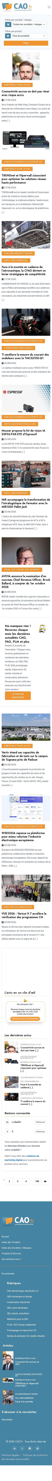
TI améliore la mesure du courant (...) (33, 1103)
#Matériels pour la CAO (17, 85)
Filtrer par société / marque (18, 20)
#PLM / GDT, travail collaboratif (22, 570)
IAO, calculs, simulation (18, 1313)
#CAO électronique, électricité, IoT (23, 162)
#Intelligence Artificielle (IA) (20, 424)
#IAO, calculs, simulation (18, 907)
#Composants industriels (18, 348)
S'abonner (40, 1122)
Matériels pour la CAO (31, 1044)
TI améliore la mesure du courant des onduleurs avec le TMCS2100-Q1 (25, 356)
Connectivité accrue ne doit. (27, 1363)
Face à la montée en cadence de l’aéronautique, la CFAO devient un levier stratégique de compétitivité (24, 270)
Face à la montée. (24, 1401)
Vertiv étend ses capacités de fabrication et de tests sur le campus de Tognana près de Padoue (25, 756)
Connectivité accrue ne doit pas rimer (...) (32, 1049)
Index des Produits (11, 1242)
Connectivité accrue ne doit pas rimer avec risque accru (25, 93)
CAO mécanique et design (32, 1077)
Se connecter (8, 1273)
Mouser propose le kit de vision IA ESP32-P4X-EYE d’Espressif (23, 432)
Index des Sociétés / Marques (16, 1247)
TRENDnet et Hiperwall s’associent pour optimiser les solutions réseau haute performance (24, 179)
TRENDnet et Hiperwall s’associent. (26, 1384)
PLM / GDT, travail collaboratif (21, 1324)
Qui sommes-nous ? (11, 1259)
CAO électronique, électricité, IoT (29, 1057)
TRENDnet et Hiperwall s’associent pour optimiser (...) (33, 1068)
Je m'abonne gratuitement (18, 696)
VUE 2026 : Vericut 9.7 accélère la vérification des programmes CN (24, 915)
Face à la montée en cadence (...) (31, 1086)
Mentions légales (10, 1455)
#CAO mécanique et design (18, 253)
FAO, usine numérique (30, 1081)
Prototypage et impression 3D (21, 1330)
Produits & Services (11, 1253)
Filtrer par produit (13, 31)
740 (37, 1181)
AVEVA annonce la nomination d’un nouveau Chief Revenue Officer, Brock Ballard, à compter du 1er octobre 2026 (26, 581)
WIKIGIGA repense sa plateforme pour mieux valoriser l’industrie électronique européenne (23, 836)
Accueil (5, 1236)
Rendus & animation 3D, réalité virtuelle (26, 1336)
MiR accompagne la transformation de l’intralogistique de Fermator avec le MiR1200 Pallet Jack (26, 503)
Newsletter (7, 1419)
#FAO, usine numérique (16, 260)
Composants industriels (32, 1098)
